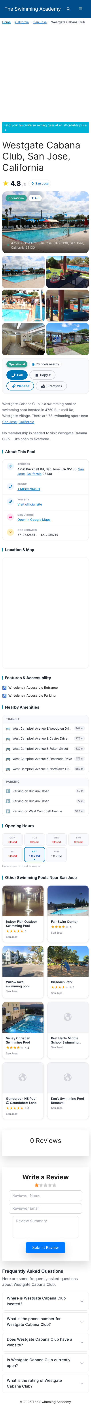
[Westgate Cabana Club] (23, 272)
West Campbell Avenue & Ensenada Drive (42, 759)
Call (20, 375)
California (22, 22)
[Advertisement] (45, 74)
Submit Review (45, 1247)
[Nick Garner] (67, 339)
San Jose (40, 22)
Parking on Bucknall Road (31, 791)
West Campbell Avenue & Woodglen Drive (42, 728)
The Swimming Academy (32, 9)
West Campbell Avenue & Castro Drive (40, 738)
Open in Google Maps (34, 519)
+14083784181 (28, 489)
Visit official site (29, 504)
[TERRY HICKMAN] (23, 305)
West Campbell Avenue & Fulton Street (40, 748)
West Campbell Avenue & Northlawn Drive (42, 769)
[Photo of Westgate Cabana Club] (45, 222)
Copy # (45, 375)
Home (6, 22)
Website (23, 386)
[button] (68, 8)
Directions (54, 386)
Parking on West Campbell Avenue (37, 811)
